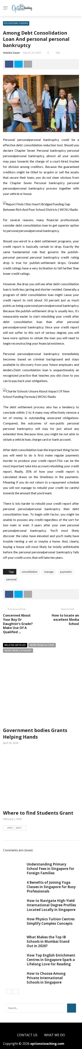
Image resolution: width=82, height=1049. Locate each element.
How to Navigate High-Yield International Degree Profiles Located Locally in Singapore (51, 905)
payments (66, 571)
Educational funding (16, 23)
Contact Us (27, 1035)
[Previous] (9, 991)
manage (48, 571)
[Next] (16, 991)
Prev (10, 827)
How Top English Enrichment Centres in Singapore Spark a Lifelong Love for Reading (51, 959)
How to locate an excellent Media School (65, 619)
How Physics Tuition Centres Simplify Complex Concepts (51, 921)
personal (11, 579)
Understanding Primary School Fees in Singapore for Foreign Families (50, 868)
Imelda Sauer (11, 52)
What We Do (54, 1035)
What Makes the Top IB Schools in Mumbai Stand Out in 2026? (48, 941)
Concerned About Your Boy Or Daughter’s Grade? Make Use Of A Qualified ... (18, 623)
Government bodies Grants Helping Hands (35, 733)
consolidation (29, 571)
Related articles (15, 645)
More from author (42, 645)
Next (19, 827)
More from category (18, 650)
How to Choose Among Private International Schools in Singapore (46, 978)
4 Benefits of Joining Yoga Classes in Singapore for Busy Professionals (51, 887)
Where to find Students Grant (38, 812)
